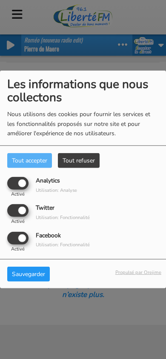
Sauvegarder (28, 274)
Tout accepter (29, 161)
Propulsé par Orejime (138, 272)
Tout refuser (79, 161)
